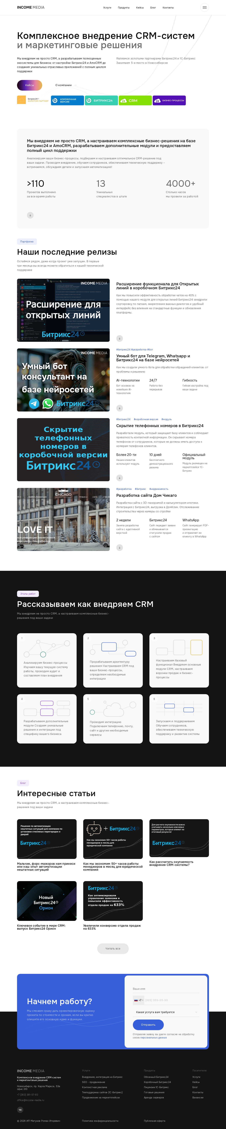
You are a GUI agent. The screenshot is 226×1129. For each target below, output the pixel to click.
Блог (153, 7)
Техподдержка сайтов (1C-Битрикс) (102, 1092)
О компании (63, 85)
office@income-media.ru (30, 1100)
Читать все (113, 948)
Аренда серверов (154, 1097)
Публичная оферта (154, 1121)
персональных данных (153, 1037)
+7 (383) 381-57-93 (27, 1094)
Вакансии (197, 1097)
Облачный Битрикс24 (156, 1077)
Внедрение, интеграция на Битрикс (102, 1077)
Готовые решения (154, 1092)
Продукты (124, 7)
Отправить (148, 1024)
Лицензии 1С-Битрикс (156, 1087)
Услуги (107, 7)
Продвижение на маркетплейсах (101, 1097)
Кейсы (140, 7)
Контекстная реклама (94, 1087)
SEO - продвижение (93, 1082)
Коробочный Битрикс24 (157, 1082)
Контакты (168, 7)
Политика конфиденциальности (100, 1121)
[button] (138, 1000)
